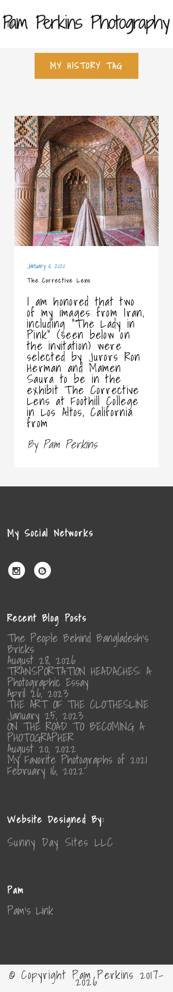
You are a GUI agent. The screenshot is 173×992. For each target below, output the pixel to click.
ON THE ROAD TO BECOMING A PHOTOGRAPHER (75, 732)
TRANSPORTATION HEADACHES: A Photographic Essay (79, 677)
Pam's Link (30, 910)
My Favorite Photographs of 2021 (77, 759)
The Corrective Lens (59, 280)
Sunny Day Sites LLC (60, 842)
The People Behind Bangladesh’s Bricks (77, 643)
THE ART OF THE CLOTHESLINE (77, 704)
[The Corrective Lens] (86, 181)
